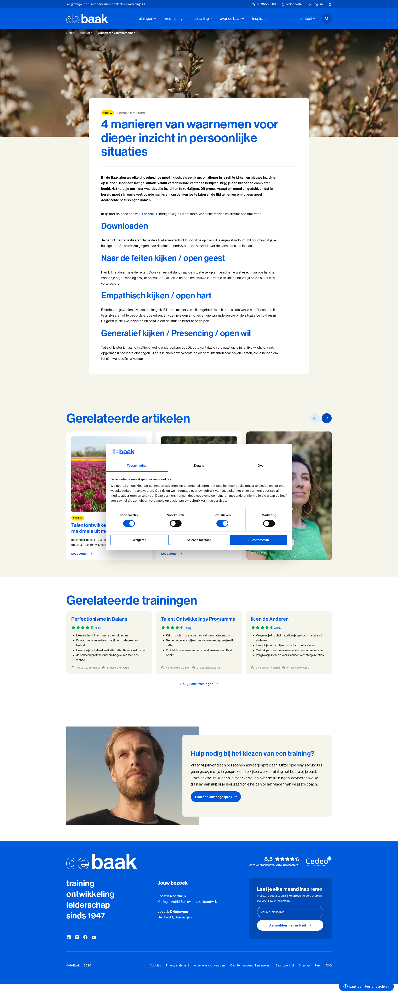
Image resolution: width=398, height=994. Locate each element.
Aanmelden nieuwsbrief (287, 925)
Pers (318, 965)
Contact (306, 18)
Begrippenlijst (284, 965)
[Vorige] (315, 418)
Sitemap (304, 965)
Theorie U (149, 214)
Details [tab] (199, 465)
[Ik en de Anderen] (289, 642)
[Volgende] (327, 418)
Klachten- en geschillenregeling (250, 965)
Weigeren (139, 540)
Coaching (201, 18)
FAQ (329, 965)
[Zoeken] (327, 19)
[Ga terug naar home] (87, 18)
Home (70, 32)
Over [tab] (261, 465)
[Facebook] (85, 937)
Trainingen (144, 18)
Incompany (173, 18)
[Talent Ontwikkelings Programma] (199, 642)
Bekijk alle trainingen (197, 684)
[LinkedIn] (68, 937)
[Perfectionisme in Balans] (109, 642)
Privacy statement (177, 965)
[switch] (176, 523)
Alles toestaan (258, 540)
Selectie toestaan (199, 540)
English (318, 4)
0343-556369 (266, 4)
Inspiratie (260, 18)
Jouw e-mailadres (272, 912)
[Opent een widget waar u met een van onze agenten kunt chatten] (366, 987)
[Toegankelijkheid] (330, 4)
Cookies (155, 965)
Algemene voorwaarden (209, 965)
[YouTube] (93, 937)
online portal (294, 4)
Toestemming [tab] (137, 465)
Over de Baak (230, 18)
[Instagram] (77, 937)
